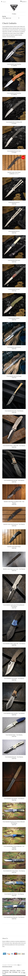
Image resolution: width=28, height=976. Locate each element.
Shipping (18, 970)
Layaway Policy (5, 970)
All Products (14, 972)
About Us (6, 972)
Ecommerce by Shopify (7, 966)
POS (18, 964)
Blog (10, 972)
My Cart (24, 1)
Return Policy (13, 970)
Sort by (4, 16)
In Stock (4, 973)
